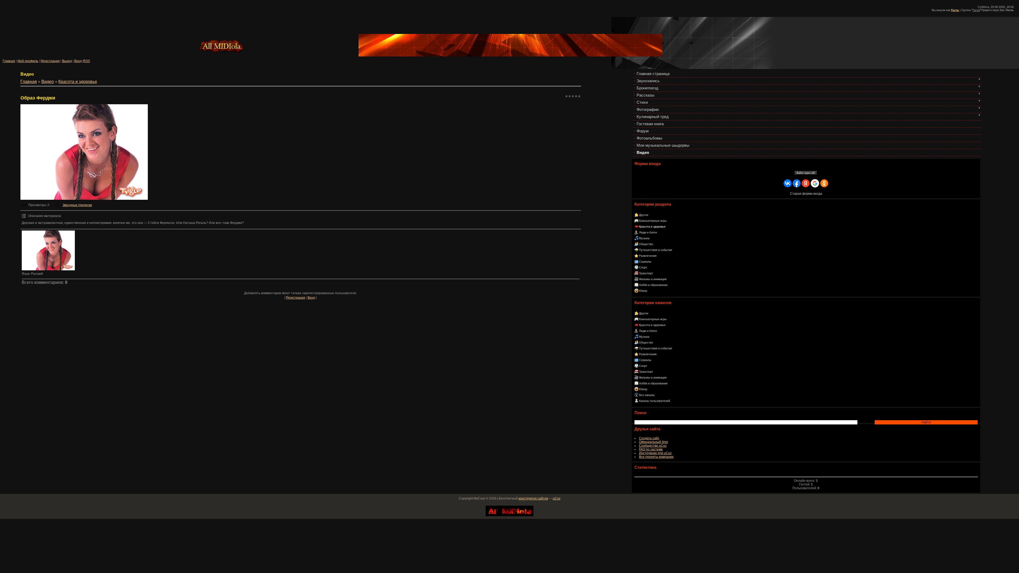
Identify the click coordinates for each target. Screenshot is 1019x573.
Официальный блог (653, 442)
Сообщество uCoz (653, 446)
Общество (646, 244)
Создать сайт (649, 438)
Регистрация (50, 61)
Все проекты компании (656, 457)
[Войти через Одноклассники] (824, 183)
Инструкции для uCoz (655, 453)
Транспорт (646, 273)
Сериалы (645, 261)
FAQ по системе (651, 449)
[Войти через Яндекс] (806, 183)
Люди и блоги (648, 232)
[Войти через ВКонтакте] (788, 183)
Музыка (644, 238)
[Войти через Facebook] (797, 183)
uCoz (556, 498)
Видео (47, 81)
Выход (67, 61)
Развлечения (648, 255)
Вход (78, 61)
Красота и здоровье (652, 226)
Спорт (643, 267)
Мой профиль (28, 61)
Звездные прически (77, 205)
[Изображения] (48, 250)
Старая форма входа (806, 194)
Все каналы (647, 395)
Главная (9, 61)
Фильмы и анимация (653, 279)
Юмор (643, 290)
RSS (86, 61)
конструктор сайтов (533, 498)
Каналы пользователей (654, 400)
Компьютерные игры (653, 220)
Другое (643, 214)
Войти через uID (806, 173)
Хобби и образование (653, 284)
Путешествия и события (655, 249)
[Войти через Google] (815, 183)
